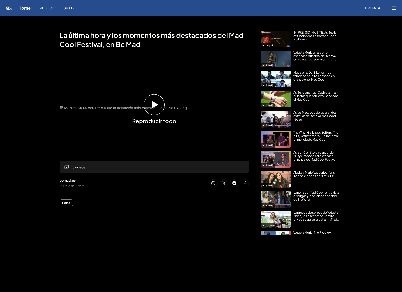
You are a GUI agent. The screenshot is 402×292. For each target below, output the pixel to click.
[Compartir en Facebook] (245, 183)
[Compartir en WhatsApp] (213, 183)
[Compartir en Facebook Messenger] (234, 183)
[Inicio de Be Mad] (9, 8)
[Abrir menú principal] (394, 8)
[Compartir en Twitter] (224, 183)
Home (24, 8)
